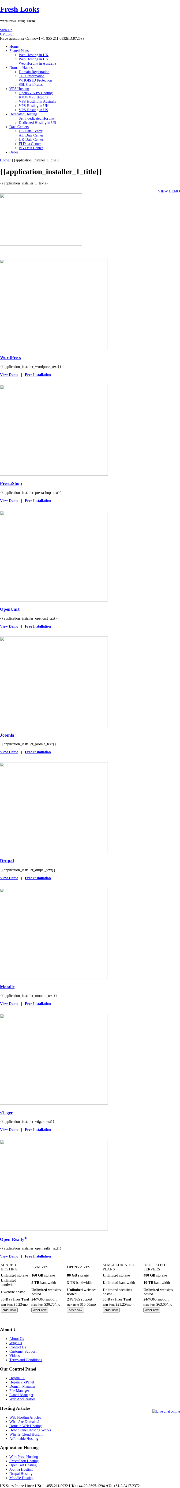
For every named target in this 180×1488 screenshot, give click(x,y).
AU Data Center (31, 135)
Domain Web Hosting (25, 1426)
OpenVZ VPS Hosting (36, 93)
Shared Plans (19, 51)
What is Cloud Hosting (26, 1434)
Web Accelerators (22, 1399)
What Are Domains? (24, 1422)
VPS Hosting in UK (34, 106)
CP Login (7, 34)
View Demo (9, 375)
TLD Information (32, 76)
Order (13, 152)
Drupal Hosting (20, 1474)
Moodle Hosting (21, 1478)
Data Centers (19, 127)
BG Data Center (31, 148)
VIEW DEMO (169, 191)
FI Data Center (30, 144)
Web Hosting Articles (25, 1417)
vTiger (6, 1112)
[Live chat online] (166, 1411)
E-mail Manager (21, 1395)
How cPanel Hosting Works (30, 1430)
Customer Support (22, 1351)
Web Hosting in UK (34, 55)
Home (14, 46)
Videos (14, 1356)
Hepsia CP (17, 1378)
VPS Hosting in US (33, 110)
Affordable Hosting (23, 1439)
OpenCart (9, 609)
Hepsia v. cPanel (21, 1382)
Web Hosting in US (33, 59)
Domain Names (21, 68)
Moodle (7, 986)
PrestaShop (11, 483)
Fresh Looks (19, 9)
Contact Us (17, 1347)
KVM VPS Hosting (33, 97)
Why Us (15, 1343)
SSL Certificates (31, 84)
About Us (16, 1339)
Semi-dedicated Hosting (36, 118)
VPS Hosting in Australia (37, 101)
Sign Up (6, 30)
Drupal (7, 860)
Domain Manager (22, 1386)
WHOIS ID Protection (35, 80)
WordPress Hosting (23, 1457)
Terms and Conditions (25, 1360)
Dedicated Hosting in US (37, 123)
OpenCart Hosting (23, 1465)
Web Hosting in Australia (37, 63)
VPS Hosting (19, 89)
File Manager (19, 1391)
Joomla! (8, 735)
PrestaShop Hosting (24, 1461)
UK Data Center (31, 139)
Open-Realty (13, 1239)
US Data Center (30, 131)
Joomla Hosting (21, 1469)
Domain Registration (34, 72)
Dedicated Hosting (23, 114)
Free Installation (38, 375)
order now (9, 1310)
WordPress (10, 357)
